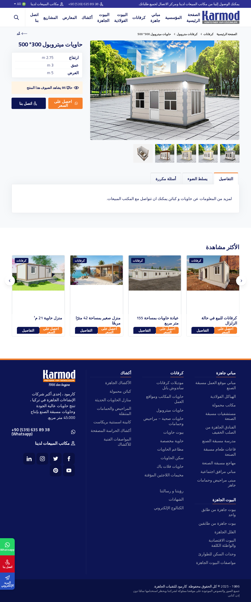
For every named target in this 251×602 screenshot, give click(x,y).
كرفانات (139, 17)
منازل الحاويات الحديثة (113, 400)
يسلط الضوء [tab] (197, 179)
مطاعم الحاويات (170, 449)
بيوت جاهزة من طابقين (217, 523)
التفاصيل (203, 330)
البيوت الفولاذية (120, 17)
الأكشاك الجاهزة (118, 383)
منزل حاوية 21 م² (106, 318)
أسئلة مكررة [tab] (166, 179)
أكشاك (87, 17)
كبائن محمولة (120, 391)
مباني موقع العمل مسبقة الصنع (215, 385)
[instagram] (42, 459)
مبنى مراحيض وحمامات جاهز (216, 482)
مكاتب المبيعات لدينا (45, 4)
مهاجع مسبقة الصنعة (219, 463)
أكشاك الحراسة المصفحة (111, 430)
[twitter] (56, 459)
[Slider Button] (10, 281)
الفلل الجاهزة (225, 532)
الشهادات (176, 499)
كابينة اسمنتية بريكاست (112, 422)
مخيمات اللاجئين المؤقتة (163, 475)
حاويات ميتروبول (169, 410)
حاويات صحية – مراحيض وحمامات (163, 421)
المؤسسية (173, 17)
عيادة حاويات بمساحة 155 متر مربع (216, 320)
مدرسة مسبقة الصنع (219, 441)
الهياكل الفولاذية (223, 396)
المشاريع (50, 17)
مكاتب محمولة (224, 405)
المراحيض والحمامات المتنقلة (114, 410)
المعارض (70, 17)
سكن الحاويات (172, 458)
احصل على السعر (225, 330)
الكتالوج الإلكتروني (168, 508)
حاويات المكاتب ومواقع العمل (164, 398)
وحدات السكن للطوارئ (217, 554)
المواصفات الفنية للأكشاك (117, 441)
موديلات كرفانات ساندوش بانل (169, 385)
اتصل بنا (34, 17)
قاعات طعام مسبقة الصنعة (219, 451)
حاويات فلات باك (170, 466)
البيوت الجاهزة (103, 17)
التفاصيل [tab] (226, 179)
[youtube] (69, 470)
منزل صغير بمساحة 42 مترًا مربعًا (156, 320)
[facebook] (69, 459)
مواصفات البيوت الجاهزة (216, 562)
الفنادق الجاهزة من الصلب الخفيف (220, 429)
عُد (18, 33)
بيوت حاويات (173, 432)
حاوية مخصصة (171, 441)
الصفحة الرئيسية (193, 17)
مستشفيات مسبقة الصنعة (220, 416)
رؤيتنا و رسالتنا (171, 491)
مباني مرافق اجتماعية (218, 471)
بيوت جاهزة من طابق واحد (218, 512)
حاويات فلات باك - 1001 (42, 318)
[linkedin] (29, 459)
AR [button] (19, 4)
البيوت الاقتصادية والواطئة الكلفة (222, 542)
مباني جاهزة (155, 17)
